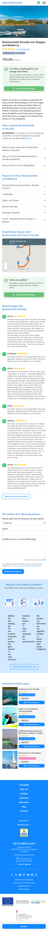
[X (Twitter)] (16, 875)
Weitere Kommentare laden (16, 496)
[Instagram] (36, 875)
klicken (28, 138)
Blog (24, 806)
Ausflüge (24, 793)
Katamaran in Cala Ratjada (30, 753)
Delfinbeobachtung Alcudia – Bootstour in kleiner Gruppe (31, 732)
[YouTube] (20, 875)
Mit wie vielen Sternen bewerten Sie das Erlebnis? (23, 518)
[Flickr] (28, 875)
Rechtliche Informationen (24, 880)
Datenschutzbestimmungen (15, 566)
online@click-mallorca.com (24, 855)
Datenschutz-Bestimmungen (24, 883)
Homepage (24, 785)
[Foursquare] (24, 875)
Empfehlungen (23, 825)
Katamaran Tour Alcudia (29, 689)
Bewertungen (24, 889)
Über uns (24, 789)
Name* (5, 528)
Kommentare (23, 49)
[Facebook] (12, 875)
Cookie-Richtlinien (24, 886)
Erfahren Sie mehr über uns (24, 666)
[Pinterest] (32, 875)
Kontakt (24, 811)
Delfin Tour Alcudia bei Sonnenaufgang (28, 710)
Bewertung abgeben (13, 571)
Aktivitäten (24, 802)
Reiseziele (24, 798)
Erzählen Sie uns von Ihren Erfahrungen (19, 539)
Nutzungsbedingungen (34, 566)
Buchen (24, 926)
